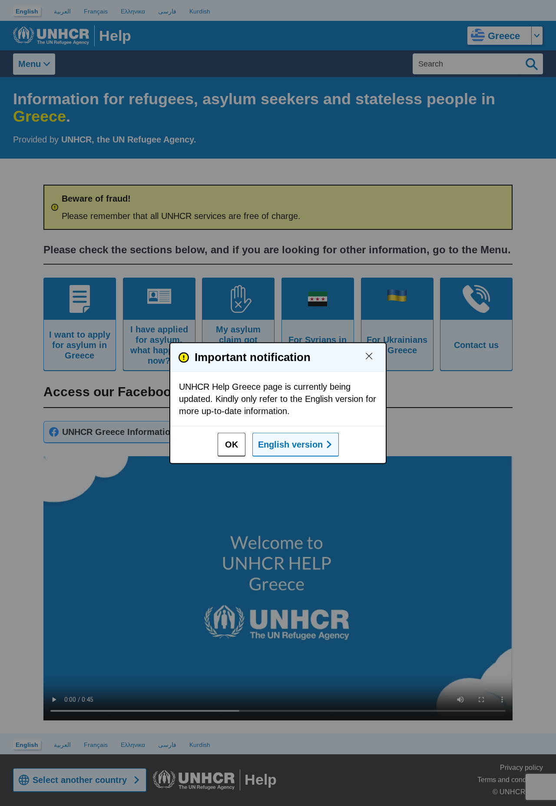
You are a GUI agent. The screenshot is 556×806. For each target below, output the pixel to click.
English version (290, 444)
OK (231, 444)
